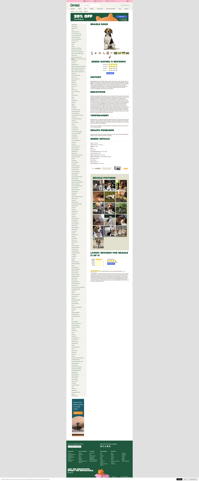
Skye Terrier (74, 354)
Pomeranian (74, 308)
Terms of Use (114, 476)
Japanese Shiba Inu (75, 227)
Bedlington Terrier (75, 64)
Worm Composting (125, 461)
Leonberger (74, 254)
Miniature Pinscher (75, 270)
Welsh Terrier (74, 390)
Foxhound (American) (76, 171)
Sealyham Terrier (75, 341)
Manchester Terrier (75, 261)
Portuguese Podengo (75, 312)
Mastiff (73, 265)
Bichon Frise (74, 77)
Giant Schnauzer (75, 187)
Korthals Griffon (75, 241)
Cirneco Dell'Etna (75, 127)
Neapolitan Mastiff (75, 276)
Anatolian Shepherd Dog (76, 35)
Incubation (124, 454)
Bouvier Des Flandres (75, 91)
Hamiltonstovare (75, 205)
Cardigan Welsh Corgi (76, 111)
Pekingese (74, 298)
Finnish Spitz (74, 164)
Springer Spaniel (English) (76, 366)
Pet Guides (113, 451)
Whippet (73, 394)
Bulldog (73, 104)
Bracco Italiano (74, 95)
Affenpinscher (74, 24)
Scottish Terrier (74, 339)
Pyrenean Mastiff (75, 321)
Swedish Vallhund (75, 375)
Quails (123, 458)
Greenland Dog (74, 198)
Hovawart (73, 209)
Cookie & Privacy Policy (115, 477)
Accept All (179, 479)
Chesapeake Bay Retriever (77, 118)
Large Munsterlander (76, 252)
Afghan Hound (74, 26)
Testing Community (93, 461)
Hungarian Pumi (75, 211)
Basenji (73, 46)
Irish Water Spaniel (75, 218)
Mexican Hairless (75, 267)
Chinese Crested (75, 122)
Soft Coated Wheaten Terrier (77, 361)
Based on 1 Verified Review (112, 262)
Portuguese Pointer (75, 314)
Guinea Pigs (102, 461)
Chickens (102, 455)
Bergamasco (74, 73)
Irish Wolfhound (75, 220)
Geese (101, 459)
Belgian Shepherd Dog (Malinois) (78, 69)
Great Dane (74, 194)
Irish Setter (74, 214)
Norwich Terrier (75, 285)
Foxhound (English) (75, 173)
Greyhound (74, 200)
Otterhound (74, 290)
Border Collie (74, 84)
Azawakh (73, 42)
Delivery (80, 457)
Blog (90, 454)
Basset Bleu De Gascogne (76, 48)
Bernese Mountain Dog (76, 75)
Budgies (112, 454)
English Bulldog (74, 151)
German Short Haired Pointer (77, 182)
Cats (101, 454)
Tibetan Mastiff (75, 377)
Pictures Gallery (92, 455)
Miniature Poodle (75, 272)
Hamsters (124, 453)
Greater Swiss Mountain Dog (77, 196)
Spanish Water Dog (75, 363)
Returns (80, 458)
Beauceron (74, 62)
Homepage (72, 11)
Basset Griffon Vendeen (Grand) (78, 51)
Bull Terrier (74, 102)
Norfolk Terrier (74, 279)
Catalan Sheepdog (75, 113)
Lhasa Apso (74, 256)
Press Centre (70, 455)
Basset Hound (74, 55)
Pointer (73, 305)
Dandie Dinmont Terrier (76, 145)
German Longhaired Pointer (77, 176)
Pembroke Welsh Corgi (76, 299)
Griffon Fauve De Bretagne (77, 203)
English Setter (74, 153)
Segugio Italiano (75, 343)
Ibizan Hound (74, 212)
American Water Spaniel (76, 33)
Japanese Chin (74, 225)
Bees (101, 453)
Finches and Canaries (115, 461)
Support (80, 453)
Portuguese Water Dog (76, 316)
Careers (69, 458)
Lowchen (73, 258)
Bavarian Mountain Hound (77, 57)
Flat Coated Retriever (76, 165)
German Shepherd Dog (76, 180)
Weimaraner (74, 388)
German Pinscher (75, 178)
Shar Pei (73, 345)
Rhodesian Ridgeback (76, 327)
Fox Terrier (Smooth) (75, 167)
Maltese (73, 260)
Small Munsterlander (76, 359)
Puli (72, 319)
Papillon (73, 292)
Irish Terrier (74, 216)
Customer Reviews (71, 454)
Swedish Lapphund (75, 374)
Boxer (73, 93)
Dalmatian (74, 144)
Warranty (80, 459)
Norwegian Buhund (75, 281)
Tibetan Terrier (74, 381)
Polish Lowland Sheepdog (76, 307)
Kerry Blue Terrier (75, 234)
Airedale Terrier (75, 28)
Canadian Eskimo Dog (76, 109)
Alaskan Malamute (75, 31)
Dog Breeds (80, 11)
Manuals (123, 455)
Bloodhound (74, 80)
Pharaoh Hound (75, 301)
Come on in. (70, 472)
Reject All (185, 479)
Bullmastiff (74, 106)
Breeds (77, 11)
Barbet (73, 44)
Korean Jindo (74, 240)
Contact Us (81, 454)
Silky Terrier (74, 352)
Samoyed (73, 334)
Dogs (101, 457)
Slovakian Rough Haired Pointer (78, 357)
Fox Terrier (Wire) (75, 169)
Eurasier (73, 158)
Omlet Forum (91, 453)
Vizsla (73, 386)
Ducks (101, 458)
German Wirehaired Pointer (77, 185)
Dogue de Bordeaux (75, 149)
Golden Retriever (75, 191)
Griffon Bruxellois (75, 202)
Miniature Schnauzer (76, 274)
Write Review (110, 73)
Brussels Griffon (75, 100)
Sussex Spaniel (74, 372)
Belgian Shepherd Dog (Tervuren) (78, 71)
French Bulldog (74, 174)
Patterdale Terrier (75, 296)
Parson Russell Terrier (76, 294)
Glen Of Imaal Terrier (76, 189)
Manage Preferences (193, 479)
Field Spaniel (74, 160)
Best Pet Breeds (103, 451)
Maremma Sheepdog (76, 263)
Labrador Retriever (75, 245)
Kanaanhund (74, 231)
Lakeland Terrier (75, 249)
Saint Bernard (74, 330)
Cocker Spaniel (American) (77, 131)
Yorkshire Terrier (75, 395)
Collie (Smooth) (74, 136)
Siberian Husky (74, 350)
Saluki (73, 332)
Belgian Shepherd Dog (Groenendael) (79, 66)
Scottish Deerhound (75, 337)
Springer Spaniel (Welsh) (76, 368)
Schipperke (74, 336)
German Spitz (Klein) (75, 183)
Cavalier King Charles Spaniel (77, 115)
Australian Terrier (75, 40)
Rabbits (101, 465)
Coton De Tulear (75, 138)
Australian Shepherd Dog (76, 39)
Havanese (73, 207)
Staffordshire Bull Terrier (76, 370)
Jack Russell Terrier (75, 223)
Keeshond (73, 232)
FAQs (80, 455)
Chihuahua (74, 120)
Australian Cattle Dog (76, 37)
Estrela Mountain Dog (76, 156)
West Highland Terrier (76, 392)
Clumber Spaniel (75, 129)
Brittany (73, 98)
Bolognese (74, 82)
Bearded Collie (74, 60)
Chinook (73, 124)
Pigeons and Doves (103, 463)
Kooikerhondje (74, 238)
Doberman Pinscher (75, 147)
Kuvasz (73, 243)
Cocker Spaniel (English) (76, 133)
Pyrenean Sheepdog (75, 325)
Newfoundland (74, 278)
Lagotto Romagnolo (75, 247)
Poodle (73, 310)
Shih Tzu (73, 348)
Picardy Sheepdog (75, 303)
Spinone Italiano (75, 365)
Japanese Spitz (74, 229)
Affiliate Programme (93, 459)
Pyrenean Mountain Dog (76, 323)
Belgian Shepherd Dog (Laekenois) (78, 68)
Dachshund (74, 142)
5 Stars (93, 259)
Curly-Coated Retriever (76, 140)
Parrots (101, 462)
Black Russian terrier (75, 78)
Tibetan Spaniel (75, 379)
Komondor (74, 236)
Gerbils (112, 462)
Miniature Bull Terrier (76, 269)
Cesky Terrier (74, 116)
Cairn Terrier (74, 107)
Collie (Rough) (74, 135)
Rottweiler (74, 328)
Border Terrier (74, 86)
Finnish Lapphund (75, 162)
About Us (69, 453)
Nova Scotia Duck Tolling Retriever (78, 287)
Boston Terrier (74, 89)
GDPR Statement (71, 457)
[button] (121, 451)
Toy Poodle (74, 383)
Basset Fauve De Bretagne (77, 49)
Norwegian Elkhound (76, 283)
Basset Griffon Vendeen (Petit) (77, 53)
